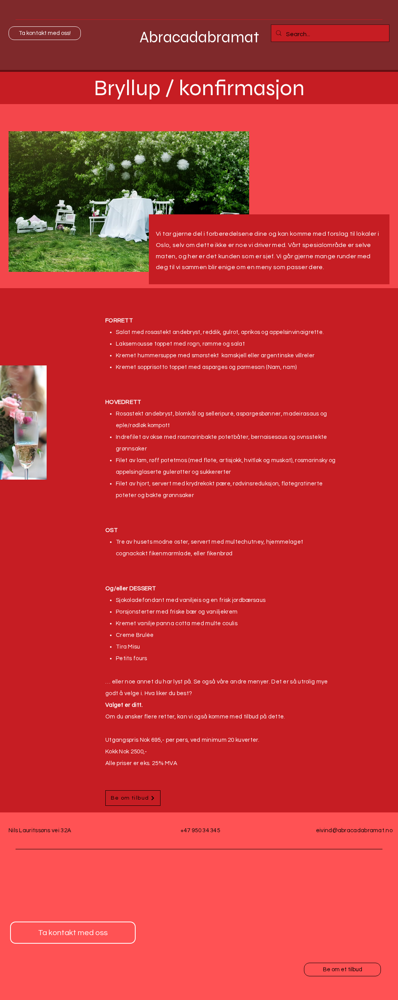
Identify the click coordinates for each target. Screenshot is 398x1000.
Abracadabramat (199, 37)
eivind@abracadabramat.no (354, 830)
